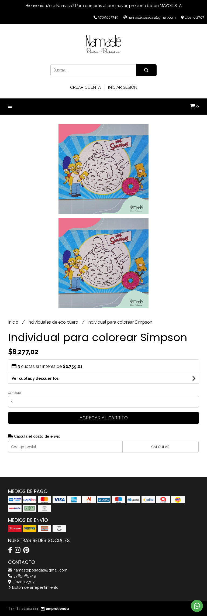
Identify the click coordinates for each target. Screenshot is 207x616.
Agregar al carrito (104, 417)
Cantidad (14, 393)
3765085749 (24, 575)
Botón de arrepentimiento (34, 587)
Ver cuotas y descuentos (35, 378)
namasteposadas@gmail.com (39, 570)
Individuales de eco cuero (53, 322)
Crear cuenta (85, 87)
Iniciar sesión (122, 87)
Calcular (160, 447)
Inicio (13, 322)
